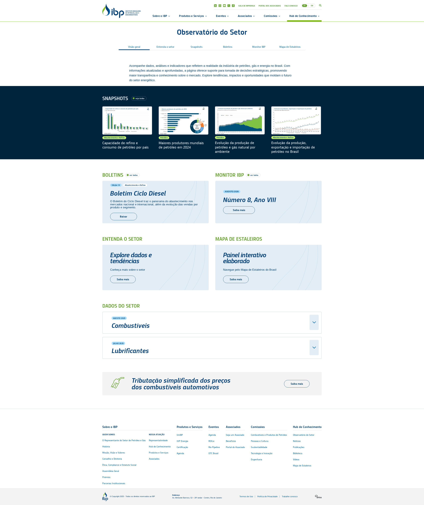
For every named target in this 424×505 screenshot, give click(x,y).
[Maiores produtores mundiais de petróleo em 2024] (183, 130)
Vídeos (296, 459)
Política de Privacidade (267, 496)
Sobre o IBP (160, 16)
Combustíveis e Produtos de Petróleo (269, 435)
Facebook (233, 5)
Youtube (224, 5)
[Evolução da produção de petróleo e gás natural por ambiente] (240, 130)
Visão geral (134, 47)
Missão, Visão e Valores (113, 452)
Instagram (219, 5)
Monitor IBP (258, 47)
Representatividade (158, 440)
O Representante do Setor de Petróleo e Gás (124, 440)
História (106, 446)
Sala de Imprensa (246, 5)
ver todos (134, 175)
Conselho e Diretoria (112, 458)
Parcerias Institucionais (113, 483)
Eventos (221, 16)
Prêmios (106, 477)
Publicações (298, 447)
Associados (245, 16)
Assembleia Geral (110, 471)
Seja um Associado (235, 435)
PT (305, 5)
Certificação (182, 447)
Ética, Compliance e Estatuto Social (119, 465)
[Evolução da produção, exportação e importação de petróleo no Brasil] (296, 130)
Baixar (123, 216)
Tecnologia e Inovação (261, 453)
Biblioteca (297, 453)
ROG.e (211, 441)
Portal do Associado (235, 447)
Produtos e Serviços (191, 16)
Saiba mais (239, 210)
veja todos (139, 98)
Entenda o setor (165, 47)
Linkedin (215, 5)
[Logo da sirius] (318, 496)
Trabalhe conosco (290, 496)
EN (312, 5)
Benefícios (231, 441)
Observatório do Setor (303, 435)
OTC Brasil (213, 453)
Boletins (227, 47)
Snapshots (196, 47)
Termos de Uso (246, 496)
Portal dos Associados (270, 5)
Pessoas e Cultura (259, 441)
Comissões (270, 16)
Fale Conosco (291, 5)
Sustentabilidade (259, 447)
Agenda (180, 453)
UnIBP (180, 435)
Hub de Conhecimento (303, 16)
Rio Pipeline (214, 447)
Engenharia (256, 459)
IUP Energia (182, 441)
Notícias (297, 441)
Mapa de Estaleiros (289, 47)
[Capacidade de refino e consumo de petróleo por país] (127, 130)
